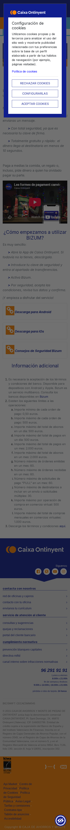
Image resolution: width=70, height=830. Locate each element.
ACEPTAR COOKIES (35, 104)
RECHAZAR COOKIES (35, 83)
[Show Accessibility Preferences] (60, 820)
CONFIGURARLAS (35, 93)
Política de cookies (24, 71)
